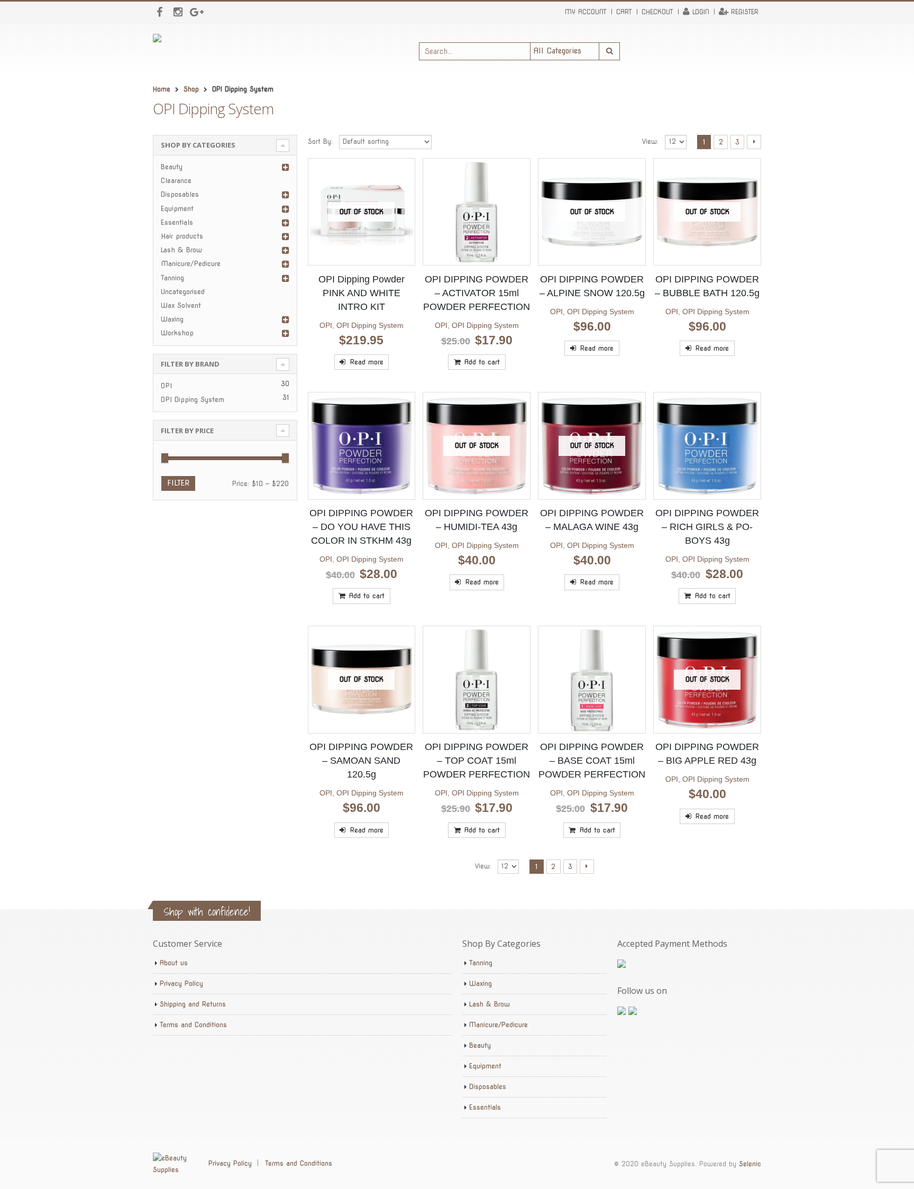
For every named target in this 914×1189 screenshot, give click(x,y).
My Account (586, 12)
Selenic (750, 1164)
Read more (366, 362)
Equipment (177, 209)
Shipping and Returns (193, 1004)
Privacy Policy (181, 983)
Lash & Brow (181, 250)
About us (174, 963)
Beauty (171, 167)
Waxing (172, 319)
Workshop (177, 333)
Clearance (176, 181)
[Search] (609, 51)
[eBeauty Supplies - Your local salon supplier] (235, 51)
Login (700, 12)
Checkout (657, 12)
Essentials (177, 222)
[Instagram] (178, 12)
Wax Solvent (181, 305)
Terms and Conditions (193, 1025)
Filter (178, 483)
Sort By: (320, 141)
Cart (624, 12)
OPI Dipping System (370, 325)
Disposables (180, 194)
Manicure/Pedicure (191, 264)
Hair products (182, 236)
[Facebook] (159, 12)
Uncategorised (183, 292)
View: (650, 141)
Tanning (172, 278)
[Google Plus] (196, 12)
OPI (325, 325)
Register (744, 12)
